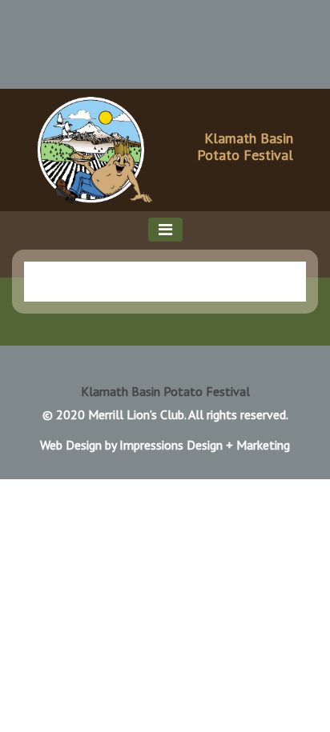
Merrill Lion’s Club (136, 414)
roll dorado (55, 23)
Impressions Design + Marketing (204, 445)
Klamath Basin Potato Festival (245, 147)
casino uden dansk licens (193, 23)
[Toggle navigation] (165, 230)
